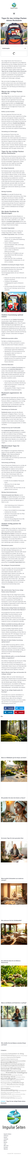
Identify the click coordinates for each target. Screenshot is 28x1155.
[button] (14, 13)
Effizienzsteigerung (7, 1061)
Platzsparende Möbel (5, 1080)
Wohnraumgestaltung (8, 1098)
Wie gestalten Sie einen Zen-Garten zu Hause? (13, 797)
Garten (5, 1137)
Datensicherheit (11, 1057)
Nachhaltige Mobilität (17, 1075)
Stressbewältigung (9, 1090)
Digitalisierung (14, 1059)
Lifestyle (3, 1101)
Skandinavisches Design (15, 1084)
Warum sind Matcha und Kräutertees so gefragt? (14, 1002)
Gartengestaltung (19, 1067)
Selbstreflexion (4, 1084)
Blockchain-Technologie (21, 1055)
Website (6, 1149)
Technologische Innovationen (13, 1092)
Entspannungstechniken (13, 1065)
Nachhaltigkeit (8, 1079)
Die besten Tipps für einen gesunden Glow (12, 838)
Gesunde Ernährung (11, 1069)
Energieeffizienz (9, 1063)
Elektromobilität (20, 1061)
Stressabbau (5, 1088)
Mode (5, 1140)
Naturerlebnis (20, 1079)
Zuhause (6, 1135)
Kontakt (6, 1147)
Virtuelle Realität (9, 1096)
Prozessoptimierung (15, 1081)
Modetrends (6, 1075)
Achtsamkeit (4, 1053)
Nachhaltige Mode (8, 1077)
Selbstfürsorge (18, 1083)
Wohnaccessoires (17, 1096)
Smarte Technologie (5, 1086)
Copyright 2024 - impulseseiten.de (14, 1153)
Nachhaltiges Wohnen (20, 1077)
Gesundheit (6, 1071)
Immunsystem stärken (19, 1071)
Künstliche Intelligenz (16, 1073)
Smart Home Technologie (14, 1086)
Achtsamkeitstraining (7, 1055)
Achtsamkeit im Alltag (16, 1054)
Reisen (5, 1142)
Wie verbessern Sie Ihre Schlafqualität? (11, 920)
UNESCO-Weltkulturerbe (17, 1094)
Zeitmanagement (18, 1098)
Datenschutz (3, 1057)
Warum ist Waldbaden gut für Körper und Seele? (13, 757)
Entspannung (21, 1063)
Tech (5, 1144)
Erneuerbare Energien (7, 1067)
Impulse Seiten (7, 1134)
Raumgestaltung (6, 1083)
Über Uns (6, 1145)
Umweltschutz (6, 1094)
